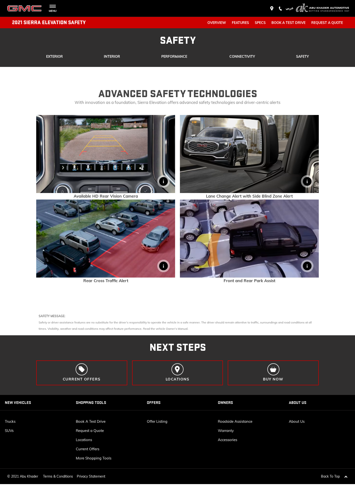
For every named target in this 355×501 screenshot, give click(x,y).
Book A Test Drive (91, 421)
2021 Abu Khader (24, 476)
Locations (84, 439)
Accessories (227, 439)
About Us (297, 421)
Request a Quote (90, 430)
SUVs (9, 430)
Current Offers (87, 449)
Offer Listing (157, 421)
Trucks (10, 421)
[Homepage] (322, 8)
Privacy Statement (91, 476)
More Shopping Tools (93, 458)
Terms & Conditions (58, 476)
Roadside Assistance (235, 421)
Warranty (226, 430)
